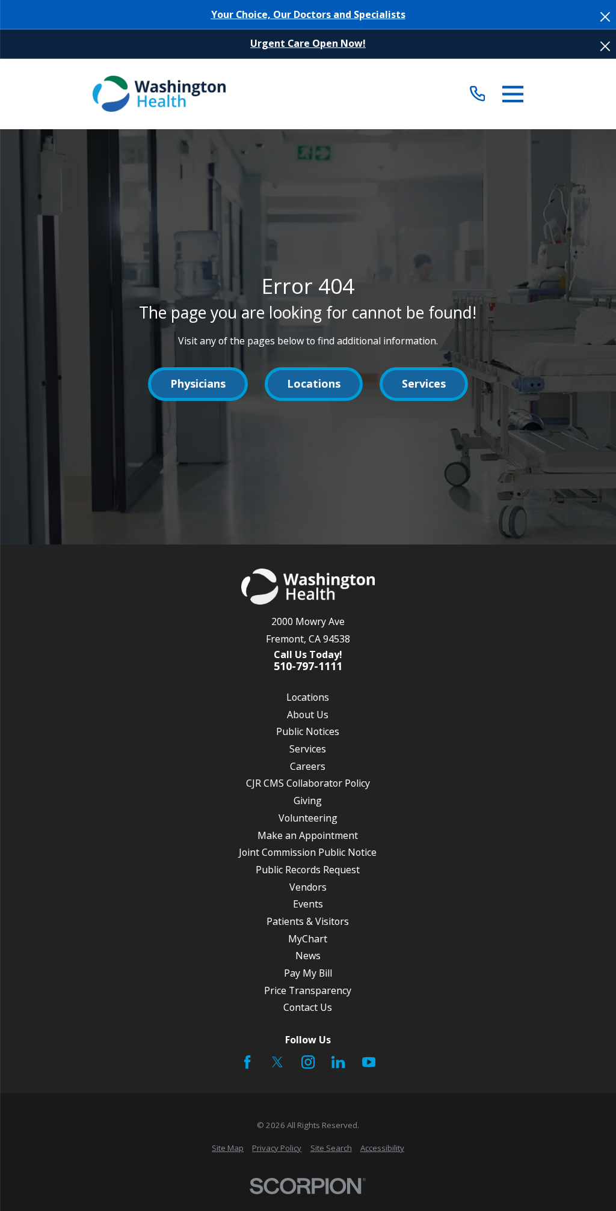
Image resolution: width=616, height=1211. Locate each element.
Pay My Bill (308, 973)
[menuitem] (228, 1148)
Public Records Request (308, 869)
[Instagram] (308, 1062)
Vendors (308, 887)
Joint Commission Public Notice (308, 852)
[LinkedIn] (338, 1062)
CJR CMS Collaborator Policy (308, 783)
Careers (307, 766)
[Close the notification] (605, 17)
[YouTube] (368, 1062)
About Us (307, 714)
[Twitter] (277, 1062)
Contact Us (307, 1007)
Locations (313, 383)
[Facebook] (247, 1062)
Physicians (198, 383)
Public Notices (307, 731)
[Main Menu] (512, 94)
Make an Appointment (307, 835)
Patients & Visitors (307, 921)
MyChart (307, 938)
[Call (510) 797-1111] (477, 94)
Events (308, 904)
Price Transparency (307, 990)
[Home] (159, 94)
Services (424, 383)
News (308, 955)
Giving (308, 800)
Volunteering (308, 818)
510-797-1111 (308, 666)
